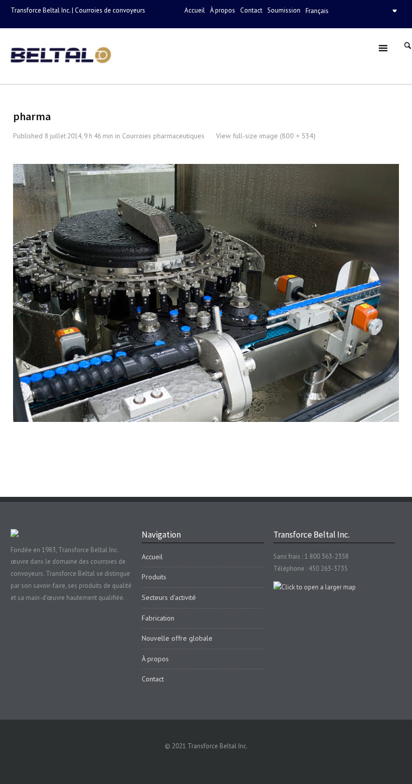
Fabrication (158, 618)
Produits (154, 576)
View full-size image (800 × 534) (266, 135)
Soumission (283, 10)
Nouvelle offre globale (177, 638)
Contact (251, 10)
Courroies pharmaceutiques (163, 135)
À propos (222, 10)
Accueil (194, 10)
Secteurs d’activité (169, 597)
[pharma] (206, 293)
